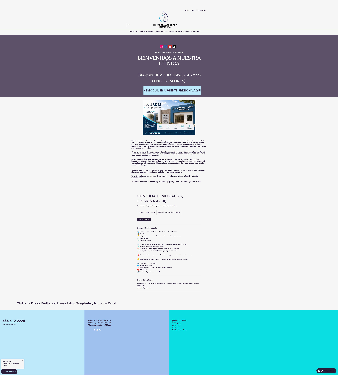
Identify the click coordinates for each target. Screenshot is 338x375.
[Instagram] (161, 46)
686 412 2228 (190, 75)
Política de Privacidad (179, 320)
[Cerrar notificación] (22, 360)
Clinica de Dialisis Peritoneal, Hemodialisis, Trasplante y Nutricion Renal (66, 303)
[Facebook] (165, 46)
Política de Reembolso (179, 330)
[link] (144, 219)
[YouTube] (170, 46)
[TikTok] (174, 46)
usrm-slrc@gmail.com (9, 324)
